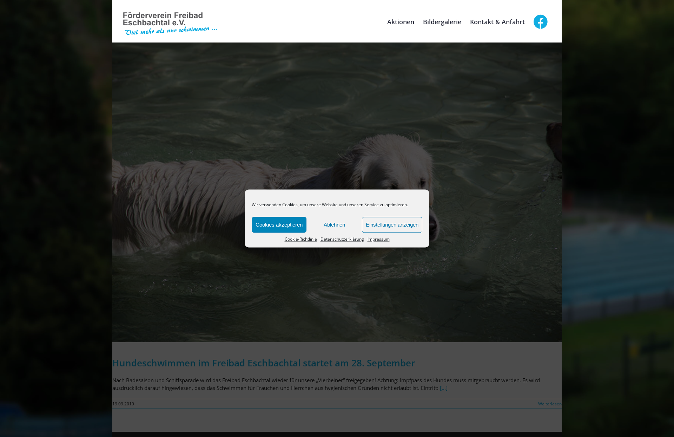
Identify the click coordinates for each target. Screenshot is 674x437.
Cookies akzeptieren (279, 225)
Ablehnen (334, 225)
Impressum (379, 239)
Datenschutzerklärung (342, 239)
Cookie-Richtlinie (301, 239)
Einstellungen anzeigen (392, 225)
